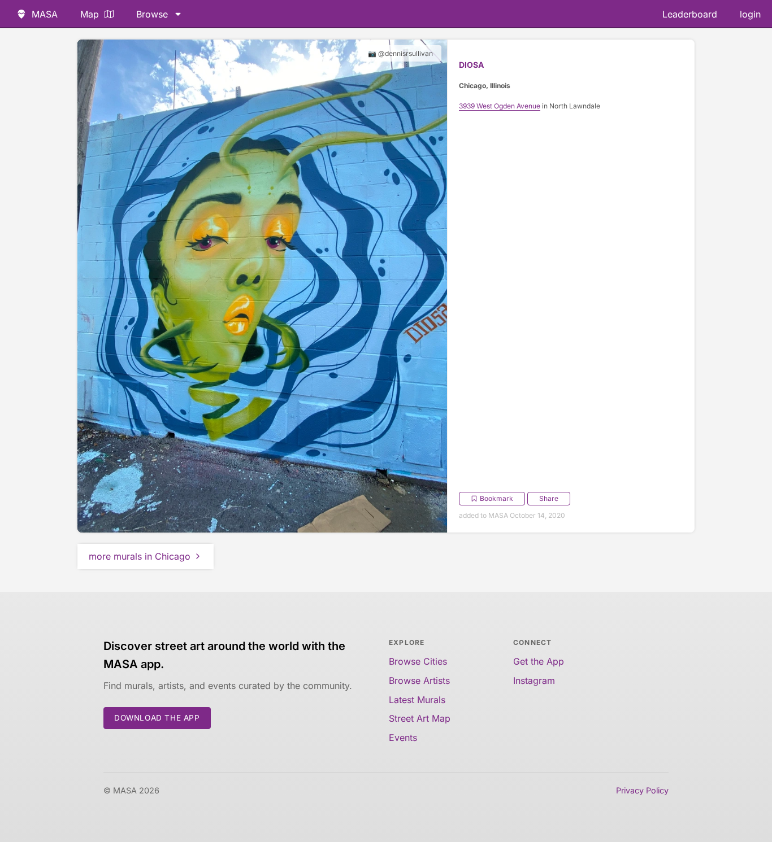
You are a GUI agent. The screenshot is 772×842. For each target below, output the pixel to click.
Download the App (157, 717)
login (750, 14)
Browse (152, 14)
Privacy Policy (642, 790)
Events (403, 737)
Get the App (538, 661)
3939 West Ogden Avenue (499, 106)
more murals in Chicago (139, 556)
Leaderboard (689, 14)
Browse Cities (418, 661)
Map (89, 14)
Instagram (534, 680)
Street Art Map (419, 718)
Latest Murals (417, 699)
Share (548, 498)
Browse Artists (419, 680)
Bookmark (496, 498)
